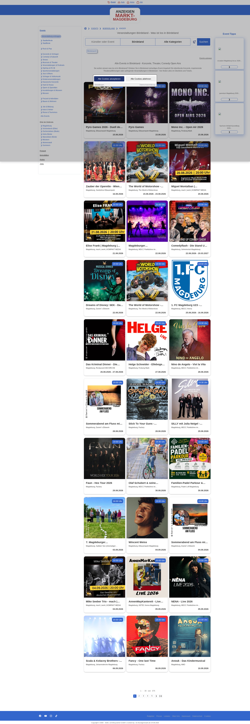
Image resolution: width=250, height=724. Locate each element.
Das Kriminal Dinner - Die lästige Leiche (101, 364)
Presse (159, 716)
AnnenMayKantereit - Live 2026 (145, 601)
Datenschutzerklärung (147, 85)
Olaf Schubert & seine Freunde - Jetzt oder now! (144, 483)
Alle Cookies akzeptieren (109, 79)
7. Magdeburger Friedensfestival (96, 542)
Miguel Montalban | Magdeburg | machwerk (185, 186)
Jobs (42, 164)
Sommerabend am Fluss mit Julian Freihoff (103, 424)
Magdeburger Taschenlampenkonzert (143, 246)
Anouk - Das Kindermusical (188, 660)
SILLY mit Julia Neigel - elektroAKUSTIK (185, 424)
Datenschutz (197, 716)
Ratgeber (150, 716)
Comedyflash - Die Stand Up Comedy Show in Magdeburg (189, 246)
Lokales (167, 716)
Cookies (207, 716)
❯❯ (160, 696)
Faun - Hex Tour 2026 (99, 483)
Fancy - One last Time (142, 660)
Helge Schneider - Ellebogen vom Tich (146, 364)
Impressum (186, 716)
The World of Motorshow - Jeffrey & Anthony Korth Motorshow (145, 305)
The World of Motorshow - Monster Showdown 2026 (145, 186)
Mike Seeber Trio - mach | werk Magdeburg (101, 601)
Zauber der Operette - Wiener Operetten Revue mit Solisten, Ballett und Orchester (104, 186)
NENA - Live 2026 (182, 601)
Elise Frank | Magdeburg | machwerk (101, 246)
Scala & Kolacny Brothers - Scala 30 (102, 661)
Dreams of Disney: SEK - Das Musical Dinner (104, 305)
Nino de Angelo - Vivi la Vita (188, 364)
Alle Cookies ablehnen (141, 79)
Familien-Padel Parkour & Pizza (187, 483)
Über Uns (176, 716)
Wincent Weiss (138, 542)
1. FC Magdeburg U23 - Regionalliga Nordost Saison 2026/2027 (189, 305)
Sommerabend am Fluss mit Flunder (188, 542)
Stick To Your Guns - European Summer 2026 (143, 424)
